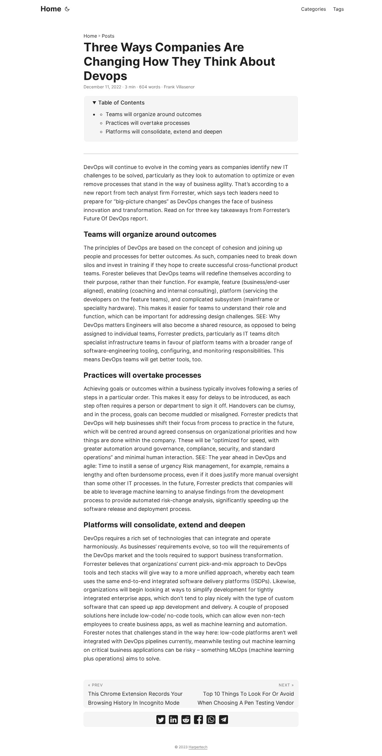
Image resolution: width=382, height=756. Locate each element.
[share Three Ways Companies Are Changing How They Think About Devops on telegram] (223, 721)
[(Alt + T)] (67, 9)
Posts (108, 36)
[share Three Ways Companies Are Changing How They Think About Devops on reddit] (185, 721)
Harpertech (198, 747)
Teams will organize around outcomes (153, 114)
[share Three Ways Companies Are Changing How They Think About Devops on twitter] (160, 721)
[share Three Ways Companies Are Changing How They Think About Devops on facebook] (198, 721)
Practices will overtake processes (148, 123)
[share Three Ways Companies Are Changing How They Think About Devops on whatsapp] (211, 721)
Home (51, 8)
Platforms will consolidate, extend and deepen (164, 131)
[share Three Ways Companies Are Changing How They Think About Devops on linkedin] (173, 721)
